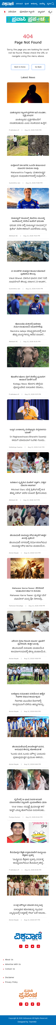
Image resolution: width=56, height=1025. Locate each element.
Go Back (38, 67)
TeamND (32, 1022)
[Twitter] (32, 946)
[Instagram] (38, 946)
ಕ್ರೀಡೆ (21, 3)
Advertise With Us (13, 964)
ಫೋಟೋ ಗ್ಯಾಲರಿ (27, 12)
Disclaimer (9, 977)
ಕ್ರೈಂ (50, 12)
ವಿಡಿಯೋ (12, 12)
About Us (9, 960)
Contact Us (10, 969)
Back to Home (20, 67)
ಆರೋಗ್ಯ (28, 3)
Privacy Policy (11, 982)
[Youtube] (26, 946)
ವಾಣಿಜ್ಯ (36, 3)
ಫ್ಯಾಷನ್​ (41, 12)
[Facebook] (20, 946)
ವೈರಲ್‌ (43, 3)
